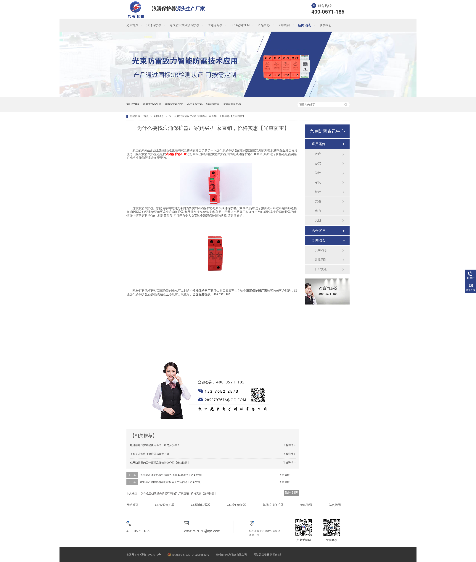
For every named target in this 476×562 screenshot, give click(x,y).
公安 (318, 163)
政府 (318, 154)
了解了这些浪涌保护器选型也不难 (149, 454)
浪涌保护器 (154, 25)
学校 (318, 172)
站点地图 (335, 505)
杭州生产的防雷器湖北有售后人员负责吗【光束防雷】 (171, 482)
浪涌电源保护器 (232, 104)
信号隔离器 (215, 25)
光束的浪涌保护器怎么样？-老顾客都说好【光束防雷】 (172, 475)
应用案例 (284, 25)
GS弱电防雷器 (200, 505)
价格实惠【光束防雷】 (204, 493)
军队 (318, 182)
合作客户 (318, 230)
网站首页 (132, 505)
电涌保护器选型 (174, 104)
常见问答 (321, 259)
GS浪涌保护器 (164, 505)
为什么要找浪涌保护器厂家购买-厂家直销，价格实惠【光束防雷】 (207, 116)
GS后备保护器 (236, 505)
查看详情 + (285, 475)
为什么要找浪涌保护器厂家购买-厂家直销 (165, 493)
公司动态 (321, 250)
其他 (318, 220)
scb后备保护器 (194, 104)
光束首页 (132, 25)
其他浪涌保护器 (273, 505)
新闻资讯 (306, 505)
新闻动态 (304, 25)
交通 (318, 201)
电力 (318, 210)
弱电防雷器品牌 (152, 104)
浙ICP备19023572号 (149, 554)
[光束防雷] (136, 16)
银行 (318, 191)
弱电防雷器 (212, 104)
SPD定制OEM (240, 25)
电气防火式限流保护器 (184, 25)
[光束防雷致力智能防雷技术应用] (238, 95)
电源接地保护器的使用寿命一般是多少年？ (155, 445)
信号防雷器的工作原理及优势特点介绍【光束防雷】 (160, 462)
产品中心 (264, 25)
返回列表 (291, 493)
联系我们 (325, 25)
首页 (146, 116)
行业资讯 (321, 269)
